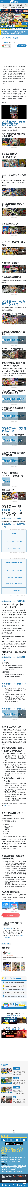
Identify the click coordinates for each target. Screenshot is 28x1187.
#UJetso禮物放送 (10, 1169)
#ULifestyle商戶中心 (6, 1171)
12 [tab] (18, 11)
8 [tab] (12, 11)
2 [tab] (12, 9)
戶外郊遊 (15, 1078)
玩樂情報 (8, 38)
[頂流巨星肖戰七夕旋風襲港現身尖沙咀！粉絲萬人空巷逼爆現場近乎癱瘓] (6, 1102)
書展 (9, 944)
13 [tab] (10, 13)
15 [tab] (13, 13)
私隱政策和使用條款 (18, 1176)
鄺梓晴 (6, 42)
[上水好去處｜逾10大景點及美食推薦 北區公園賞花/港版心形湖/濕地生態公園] (6, 1083)
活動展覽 (15, 38)
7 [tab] (10, 11)
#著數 (14, 1171)
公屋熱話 (13, 7)
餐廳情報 (14, 1151)
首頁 (3, 38)
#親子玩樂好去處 (5, 1168)
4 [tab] (15, 9)
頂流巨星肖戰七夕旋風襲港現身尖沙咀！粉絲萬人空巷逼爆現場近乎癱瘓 (19, 1102)
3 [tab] (13, 9)
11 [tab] (16, 11)
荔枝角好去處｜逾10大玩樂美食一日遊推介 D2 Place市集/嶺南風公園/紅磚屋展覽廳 (19, 1092)
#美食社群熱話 (22, 1166)
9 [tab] (13, 11)
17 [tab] (16, 13)
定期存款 (24, 7)
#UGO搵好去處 (5, 1166)
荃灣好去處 (20, 1149)
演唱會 (4, 5)
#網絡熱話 (19, 1171)
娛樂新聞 (18, 7)
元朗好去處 (12, 1149)
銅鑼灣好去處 (4, 1149)
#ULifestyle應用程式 (16, 1168)
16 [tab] (15, 13)
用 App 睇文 (22, 45)
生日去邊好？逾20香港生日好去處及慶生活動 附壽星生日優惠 (19, 1072)
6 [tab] (18, 9)
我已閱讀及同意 (14, 1181)
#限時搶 (3, 1169)
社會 (9, 1151)
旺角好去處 (4, 1151)
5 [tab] (16, 9)
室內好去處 (16, 1068)
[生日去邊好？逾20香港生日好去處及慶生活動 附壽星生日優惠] (6, 1074)
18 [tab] (18, 13)
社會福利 (3, 1153)
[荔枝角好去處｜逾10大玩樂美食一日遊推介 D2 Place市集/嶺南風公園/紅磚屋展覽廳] (6, 1093)
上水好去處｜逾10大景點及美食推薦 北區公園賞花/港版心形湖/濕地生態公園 (19, 1083)
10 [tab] (15, 11)
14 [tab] (12, 13)
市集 (8, 1147)
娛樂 (14, 1097)
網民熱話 (3, 1157)
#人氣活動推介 (13, 1166)
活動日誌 (6, 806)
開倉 (11, 1147)
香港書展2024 (8, 928)
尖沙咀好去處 (17, 1147)
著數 (4, 944)
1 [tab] (10, 9)
